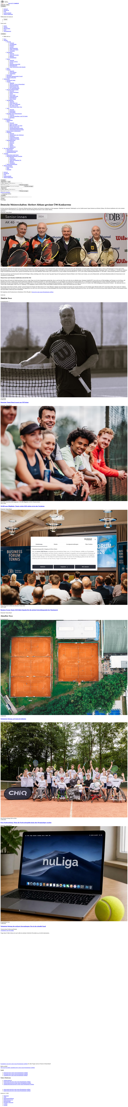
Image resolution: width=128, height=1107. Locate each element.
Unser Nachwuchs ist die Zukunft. (17, 67)
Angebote (6, 153)
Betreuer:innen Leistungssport (14, 131)
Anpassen (63, 566)
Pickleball (9, 169)
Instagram (16, 1072)
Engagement (9, 52)
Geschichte (12, 51)
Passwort (3, 184)
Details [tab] (55, 544)
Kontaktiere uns (14, 1063)
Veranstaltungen (7, 31)
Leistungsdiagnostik (14, 137)
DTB (5, 11)
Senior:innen (12, 95)
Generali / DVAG (13, 61)
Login (9, 181)
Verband (5, 40)
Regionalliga (12, 112)
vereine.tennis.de (17, 1083)
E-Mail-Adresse (4, 183)
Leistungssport (7, 119)
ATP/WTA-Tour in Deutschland (17, 84)
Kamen (11, 144)
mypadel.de (6, 10)
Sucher (2, 198)
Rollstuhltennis (12, 97)
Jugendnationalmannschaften (16, 128)
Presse (8, 68)
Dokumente (9, 75)
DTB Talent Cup (13, 103)
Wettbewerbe (7, 79)
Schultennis (12, 163)
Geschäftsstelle (12, 44)
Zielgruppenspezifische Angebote (14, 156)
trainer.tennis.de (17, 1081)
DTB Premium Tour (14, 87)
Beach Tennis (12, 99)
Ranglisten (11, 117)
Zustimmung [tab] (39, 544)
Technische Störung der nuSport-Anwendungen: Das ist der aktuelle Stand (23, 926)
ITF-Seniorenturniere (14, 88)
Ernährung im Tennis (14, 139)
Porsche (11, 63)
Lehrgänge (12, 136)
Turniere (5, 27)
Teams (8, 121)
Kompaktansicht (5, 301)
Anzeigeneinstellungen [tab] (72, 544)
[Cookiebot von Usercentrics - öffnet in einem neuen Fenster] (85, 539)
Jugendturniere (10, 100)
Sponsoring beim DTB (14, 64)
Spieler (5, 26)
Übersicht (11, 43)
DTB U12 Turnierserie (14, 104)
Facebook (16, 1074)
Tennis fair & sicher (14, 55)
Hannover (11, 143)
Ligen (5, 30)
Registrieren (3, 181)
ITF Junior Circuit (13, 105)
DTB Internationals (14, 85)
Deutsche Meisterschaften (13, 89)
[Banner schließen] (95, 539)
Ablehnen (42, 566)
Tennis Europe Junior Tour (15, 107)
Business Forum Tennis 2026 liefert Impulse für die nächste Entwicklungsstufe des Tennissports (29, 610)
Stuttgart (11, 145)
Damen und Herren (14, 92)
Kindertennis (12, 159)
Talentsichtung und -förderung (16, 135)
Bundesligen (12, 111)
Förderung (9, 132)
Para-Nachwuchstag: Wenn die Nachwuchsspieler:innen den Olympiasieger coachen (26, 822)
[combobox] (10, 197)
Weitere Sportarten (8, 165)
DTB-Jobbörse (12, 72)
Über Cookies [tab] (89, 544)
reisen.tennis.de (17, 1089)
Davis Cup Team (13, 124)
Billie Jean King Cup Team (15, 125)
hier (42, 292)
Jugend (11, 93)
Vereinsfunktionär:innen (12, 151)
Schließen (3, 6)
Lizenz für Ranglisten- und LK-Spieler (18, 116)
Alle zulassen (85, 566)
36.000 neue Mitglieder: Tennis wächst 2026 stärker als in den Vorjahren (22, 506)
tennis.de (6, 9)
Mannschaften (7, 28)
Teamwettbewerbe (13, 96)
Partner (8, 59)
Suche (5, 19)
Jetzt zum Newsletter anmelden (18, 1067)
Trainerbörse (12, 73)
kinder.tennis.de (17, 1090)
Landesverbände (7, 13)
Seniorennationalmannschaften (16, 129)
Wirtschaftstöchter (13, 48)
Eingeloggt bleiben (6, 194)
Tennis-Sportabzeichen (12, 164)
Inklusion (11, 56)
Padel (8, 168)
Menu (8, 4)
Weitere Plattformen (8, 14)
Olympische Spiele (11, 80)
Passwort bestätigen (5, 186)
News (5, 39)
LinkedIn (15, 1075)
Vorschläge (3, 200)
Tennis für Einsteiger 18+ (15, 160)
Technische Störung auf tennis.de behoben (13, 719)
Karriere (8, 69)
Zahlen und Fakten (13, 49)
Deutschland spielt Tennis (13, 155)
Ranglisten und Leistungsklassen (14, 113)
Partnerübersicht (13, 65)
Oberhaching (12, 147)
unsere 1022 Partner (42, 551)
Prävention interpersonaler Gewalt (14, 76)
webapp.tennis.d (7, 1080)
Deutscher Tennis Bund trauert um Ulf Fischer (15, 402)
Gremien (11, 47)
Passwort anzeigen (24, 184)
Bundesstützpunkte (11, 140)
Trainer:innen (10, 149)
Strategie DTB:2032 (11, 77)
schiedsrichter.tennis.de (19, 1084)
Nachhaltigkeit (12, 57)
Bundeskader (10, 120)
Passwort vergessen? (5, 192)
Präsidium (11, 45)
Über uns (9, 41)
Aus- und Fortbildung (9, 148)
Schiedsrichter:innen (11, 152)
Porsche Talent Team (14, 127)
